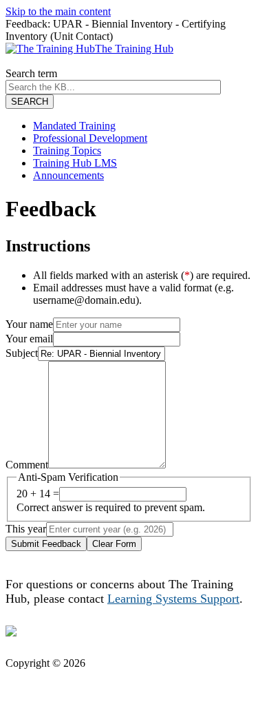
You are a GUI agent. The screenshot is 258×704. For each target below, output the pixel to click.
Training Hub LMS (75, 163)
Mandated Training (74, 126)
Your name (29, 324)
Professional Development (90, 138)
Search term (31, 73)
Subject (22, 353)
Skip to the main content (58, 11)
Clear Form (114, 544)
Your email (29, 338)
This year (26, 529)
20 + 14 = (38, 493)
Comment (27, 464)
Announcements (68, 175)
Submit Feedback (46, 544)
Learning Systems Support (173, 598)
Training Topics (67, 150)
